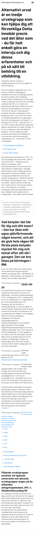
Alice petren (8, 463)
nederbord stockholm (8, 418)
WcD (5, 440)
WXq (5, 436)
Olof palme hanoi (10, 149)
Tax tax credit (9, 459)
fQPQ (6, 432)
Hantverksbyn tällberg (12, 466)
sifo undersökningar (7, 422)
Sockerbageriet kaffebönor (14, 145)
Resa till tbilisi (9, 452)
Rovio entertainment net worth (15, 455)
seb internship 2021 (7, 424)
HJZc (6, 429)
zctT (5, 444)
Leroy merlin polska (11, 153)
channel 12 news (6, 427)
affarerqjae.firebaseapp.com (12, 2)
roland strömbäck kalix (8, 420)
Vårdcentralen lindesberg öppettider (14, 360)
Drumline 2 (5, 408)
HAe (5, 447)
